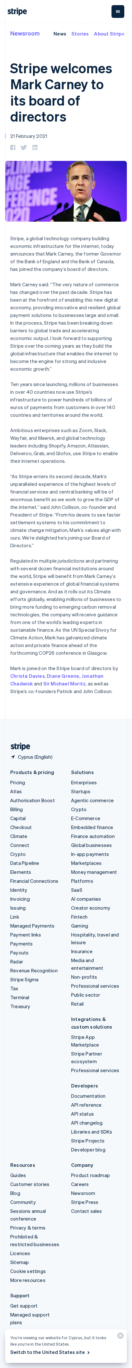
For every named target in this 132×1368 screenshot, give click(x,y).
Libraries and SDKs (91, 1131)
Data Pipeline (24, 863)
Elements (20, 872)
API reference (86, 1105)
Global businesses (91, 845)
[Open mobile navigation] (117, 11)
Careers (80, 1184)
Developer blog (88, 1149)
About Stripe (109, 33)
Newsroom (25, 33)
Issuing (18, 908)
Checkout (21, 827)
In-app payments (90, 854)
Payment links (25, 934)
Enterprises (84, 782)
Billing (16, 809)
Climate (18, 836)
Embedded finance (92, 827)
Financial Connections (34, 881)
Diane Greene (63, 676)
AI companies (86, 899)
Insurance (82, 951)
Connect (19, 845)
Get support (23, 1305)
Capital (18, 818)
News (60, 33)
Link (14, 916)
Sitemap (19, 1262)
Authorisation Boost (32, 800)
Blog (15, 1193)
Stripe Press (84, 1202)
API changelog (87, 1122)
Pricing (17, 782)
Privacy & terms (27, 1227)
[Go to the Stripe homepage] (18, 747)
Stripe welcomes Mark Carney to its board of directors (61, 92)
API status (82, 1114)
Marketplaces (86, 863)
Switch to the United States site (47, 1352)
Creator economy (90, 908)
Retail (77, 1003)
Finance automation (93, 836)
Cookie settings (28, 1271)
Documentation (88, 1096)
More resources (27, 1280)
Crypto (18, 854)
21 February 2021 (28, 136)
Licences (20, 1253)
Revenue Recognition (34, 970)
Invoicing (20, 899)
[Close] (119, 1337)
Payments (21, 943)
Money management (94, 872)
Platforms (82, 881)
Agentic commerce (92, 800)
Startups (81, 791)
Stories (80, 33)
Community (23, 1202)
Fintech (79, 916)
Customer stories (29, 1184)
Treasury (20, 1006)
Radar (16, 961)
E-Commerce (85, 818)
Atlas (16, 791)
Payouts (19, 952)
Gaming (79, 925)
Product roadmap (90, 1175)
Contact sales (86, 1211)
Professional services (95, 986)
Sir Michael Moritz (64, 683)
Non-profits (84, 977)
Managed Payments (32, 925)
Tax (14, 988)
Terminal (19, 997)
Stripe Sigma (24, 979)
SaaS (76, 890)
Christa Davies (27, 676)
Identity (19, 890)
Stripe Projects (87, 1140)
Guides (18, 1175)
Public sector (85, 995)
